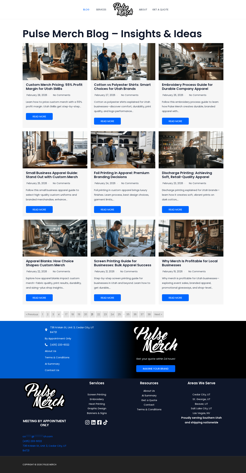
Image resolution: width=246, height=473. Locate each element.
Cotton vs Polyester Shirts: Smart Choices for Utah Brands (122, 86)
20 (85, 314)
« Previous (32, 314)
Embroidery (97, 399)
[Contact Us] (52, 370)
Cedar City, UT (201, 394)
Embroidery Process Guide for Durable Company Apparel (187, 86)
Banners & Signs (97, 413)
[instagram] (88, 422)
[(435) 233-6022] (57, 344)
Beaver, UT (201, 404)
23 (105, 314)
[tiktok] (106, 422)
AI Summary (149, 395)
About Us (149, 391)
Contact (149, 404)
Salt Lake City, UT (201, 408)
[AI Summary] (52, 363)
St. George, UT (201, 399)
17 (66, 314)
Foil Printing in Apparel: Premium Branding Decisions (121, 175)
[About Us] (50, 351)
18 (72, 314)
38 (149, 314)
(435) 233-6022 (32, 441)
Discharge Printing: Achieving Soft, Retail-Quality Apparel (187, 175)
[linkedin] (94, 422)
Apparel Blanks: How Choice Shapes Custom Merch (50, 263)
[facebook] (100, 422)
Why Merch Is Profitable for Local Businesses (190, 263)
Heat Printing (97, 404)
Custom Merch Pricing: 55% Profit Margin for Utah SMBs (54, 86)
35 (128, 314)
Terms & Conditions (149, 409)
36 (135, 314)
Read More (39, 116)
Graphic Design (97, 408)
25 (119, 314)
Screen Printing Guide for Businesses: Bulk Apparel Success (122, 263)
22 (98, 314)
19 (79, 314)
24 (112, 314)
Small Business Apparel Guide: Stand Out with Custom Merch (52, 175)
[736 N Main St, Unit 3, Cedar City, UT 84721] (69, 330)
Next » (158, 314)
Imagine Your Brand (156, 368)
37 (142, 314)
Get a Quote (149, 400)
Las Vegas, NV (201, 413)
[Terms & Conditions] (57, 357)
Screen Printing (97, 394)
